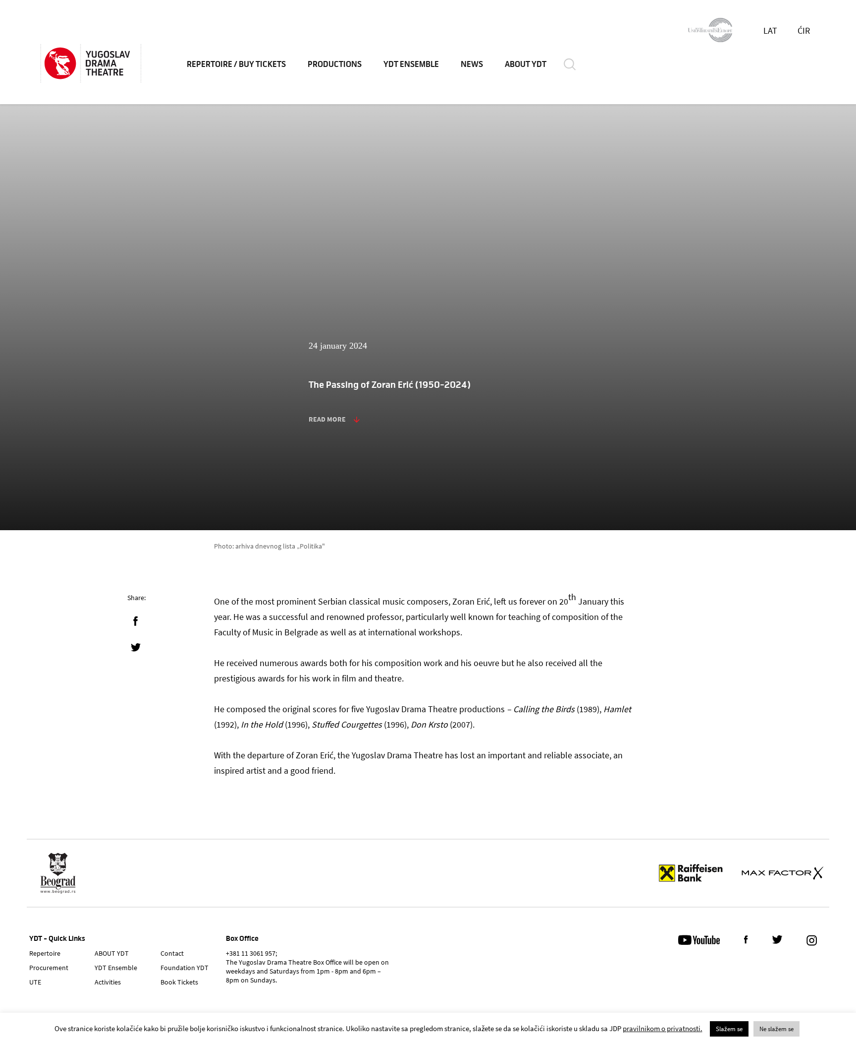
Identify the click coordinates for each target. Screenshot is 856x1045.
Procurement (48, 967)
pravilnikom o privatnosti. (662, 1028)
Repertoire (44, 953)
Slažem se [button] (729, 1029)
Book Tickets (179, 982)
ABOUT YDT (525, 64)
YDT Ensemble (411, 64)
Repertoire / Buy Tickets (236, 64)
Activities (108, 982)
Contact (172, 953)
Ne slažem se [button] (776, 1029)
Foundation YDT (184, 967)
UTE (35, 982)
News (472, 64)
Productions (335, 64)
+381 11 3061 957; (251, 953)
